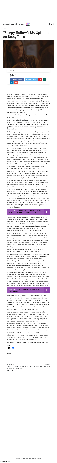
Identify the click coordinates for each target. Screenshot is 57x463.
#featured (19, 360)
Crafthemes (38, 458)
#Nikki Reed (30, 360)
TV (5, 29)
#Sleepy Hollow (39, 360)
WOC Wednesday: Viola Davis (40, 366)
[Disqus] (28, 395)
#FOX (24, 360)
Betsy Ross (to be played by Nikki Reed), (20, 120)
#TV (46, 360)
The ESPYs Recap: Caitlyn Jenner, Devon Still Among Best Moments (17, 368)
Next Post (47, 364)
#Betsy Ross (11, 360)
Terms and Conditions (5, 461)
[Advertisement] (28, 10)
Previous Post (10, 364)
